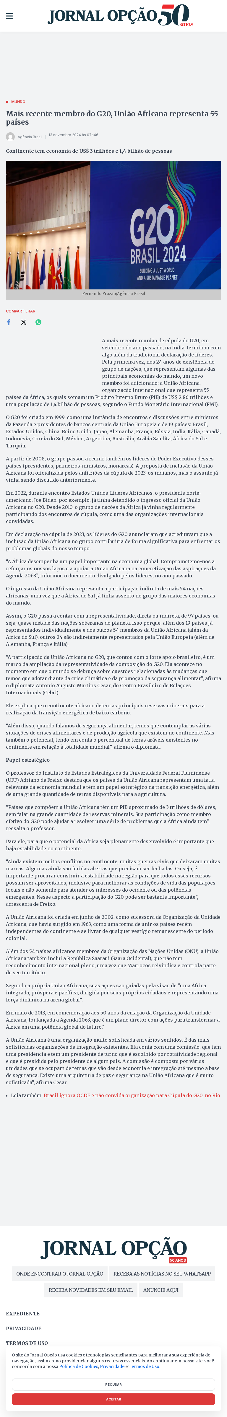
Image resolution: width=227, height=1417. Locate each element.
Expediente (23, 1314)
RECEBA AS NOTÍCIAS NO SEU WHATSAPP (162, 1274)
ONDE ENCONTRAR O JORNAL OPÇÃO (59, 1274)
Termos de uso (27, 1343)
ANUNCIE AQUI (161, 1290)
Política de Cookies (78, 1366)
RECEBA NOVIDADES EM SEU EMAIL (91, 1290)
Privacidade (23, 1328)
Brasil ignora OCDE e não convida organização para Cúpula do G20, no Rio (132, 1095)
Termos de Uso (144, 1366)
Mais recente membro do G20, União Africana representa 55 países (112, 118)
